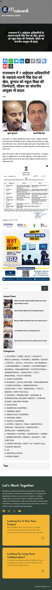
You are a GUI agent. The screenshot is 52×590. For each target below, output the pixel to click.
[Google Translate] (44, 61)
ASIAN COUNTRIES (15, 379)
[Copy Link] (38, 61)
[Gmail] (5, 66)
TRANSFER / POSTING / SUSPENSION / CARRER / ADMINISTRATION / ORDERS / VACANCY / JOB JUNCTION (26, 437)
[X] (27, 61)
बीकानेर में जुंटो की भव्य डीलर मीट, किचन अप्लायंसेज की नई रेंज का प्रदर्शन (30, 341)
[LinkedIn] (22, 61)
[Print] (33, 61)
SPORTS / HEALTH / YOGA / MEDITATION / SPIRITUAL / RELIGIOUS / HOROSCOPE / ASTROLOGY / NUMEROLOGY (24, 427)
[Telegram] (16, 61)
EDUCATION (12, 405)
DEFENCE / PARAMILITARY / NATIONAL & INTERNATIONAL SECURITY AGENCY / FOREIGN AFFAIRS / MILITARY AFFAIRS (25, 398)
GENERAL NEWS (14, 411)
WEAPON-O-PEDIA (15, 453)
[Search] (44, 288)
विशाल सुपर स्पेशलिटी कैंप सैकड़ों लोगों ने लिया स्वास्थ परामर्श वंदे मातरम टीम (30, 320)
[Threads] (11, 66)
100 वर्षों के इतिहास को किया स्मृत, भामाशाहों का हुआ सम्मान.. (27, 330)
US (8, 450)
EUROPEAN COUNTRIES (17, 408)
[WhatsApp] (11, 61)
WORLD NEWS (13, 457)
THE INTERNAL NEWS (11, 16)
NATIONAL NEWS (13, 220)
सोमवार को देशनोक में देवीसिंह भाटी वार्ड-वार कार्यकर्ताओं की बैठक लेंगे (29, 310)
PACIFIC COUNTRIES (15, 421)
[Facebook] (5, 61)
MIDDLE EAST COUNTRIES (18, 415)
